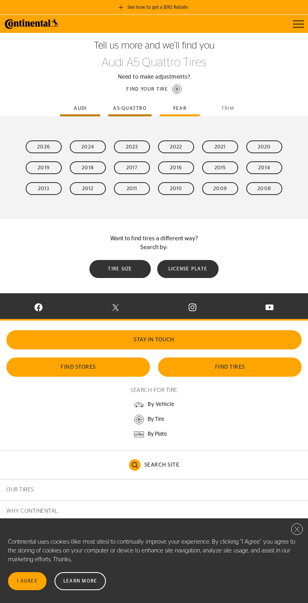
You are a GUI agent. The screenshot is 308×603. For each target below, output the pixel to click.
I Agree (27, 581)
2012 (88, 188)
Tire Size (120, 268)
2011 (132, 188)
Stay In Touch (154, 340)
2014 (264, 167)
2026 (43, 146)
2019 (44, 167)
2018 (88, 167)
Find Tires (230, 367)
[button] (154, 89)
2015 (220, 167)
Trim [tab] (227, 108)
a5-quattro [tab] (130, 108)
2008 (264, 188)
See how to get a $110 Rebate (158, 7)
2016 (176, 167)
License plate (187, 268)
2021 (220, 146)
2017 (132, 167)
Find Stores (78, 367)
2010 (176, 188)
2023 (132, 146)
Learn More (80, 581)
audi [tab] (80, 108)
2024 (87, 146)
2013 (44, 188)
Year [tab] (179, 108)
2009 (220, 188)
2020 (264, 146)
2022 (176, 146)
